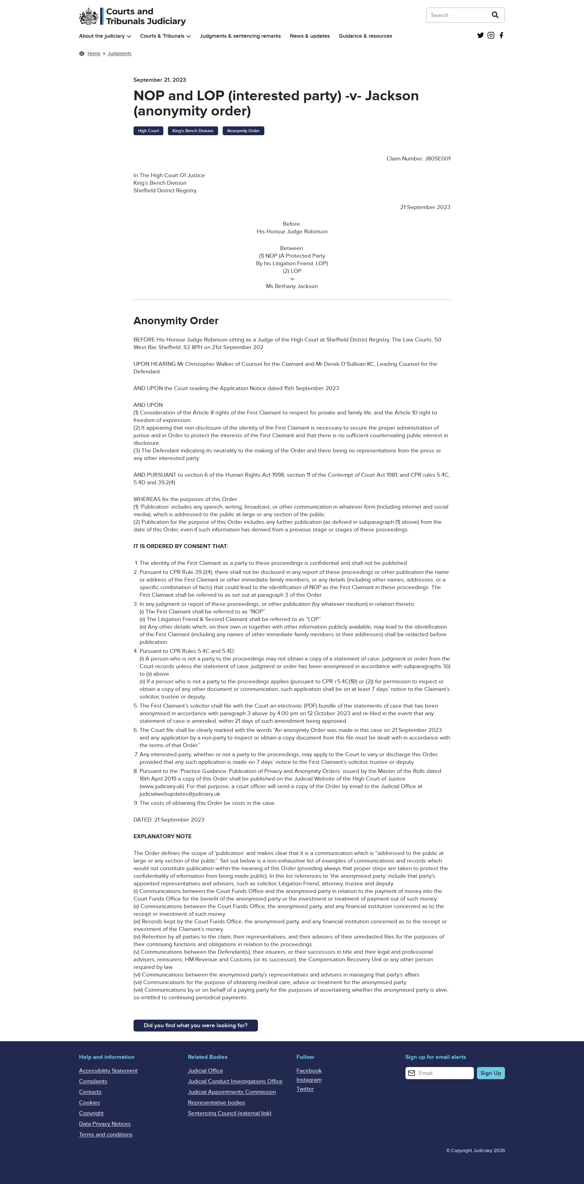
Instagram (309, 1079)
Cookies (89, 1102)
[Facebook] (501, 36)
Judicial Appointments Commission (232, 1092)
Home (94, 53)
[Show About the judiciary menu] (129, 36)
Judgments (119, 53)
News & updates (310, 36)
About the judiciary (102, 36)
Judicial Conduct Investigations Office (235, 1081)
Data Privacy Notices (105, 1124)
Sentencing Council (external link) (229, 1113)
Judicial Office (205, 1070)
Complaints (93, 1081)
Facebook (309, 1070)
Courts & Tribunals (162, 36)
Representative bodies (216, 1102)
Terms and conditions (106, 1134)
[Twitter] (480, 36)
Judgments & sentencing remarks (240, 36)
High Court (148, 130)
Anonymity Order (243, 130)
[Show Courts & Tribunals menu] (188, 36)
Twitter (305, 1089)
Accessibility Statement (108, 1070)
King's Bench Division (193, 130)
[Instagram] (491, 36)
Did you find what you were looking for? (196, 1025)
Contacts (90, 1092)
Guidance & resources (365, 36)
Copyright (91, 1113)
